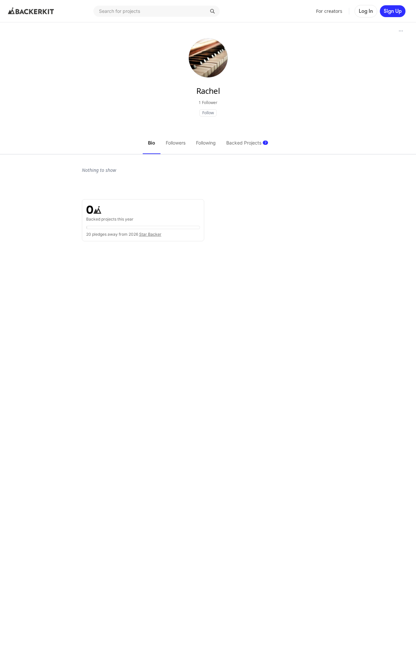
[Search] (212, 11)
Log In (366, 11)
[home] (31, 11)
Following (206, 143)
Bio (151, 143)
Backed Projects (246, 143)
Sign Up (393, 11)
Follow (208, 113)
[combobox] (156, 11)
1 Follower (208, 102)
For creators (329, 11)
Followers (175, 143)
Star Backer (150, 234)
